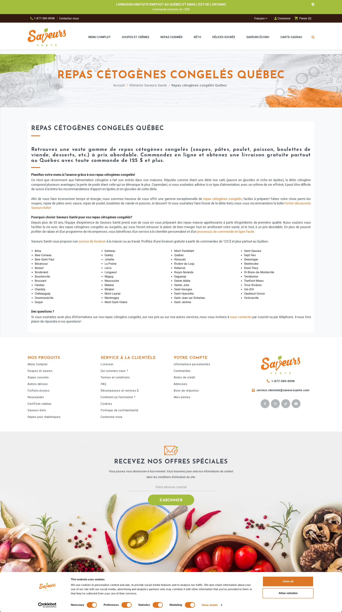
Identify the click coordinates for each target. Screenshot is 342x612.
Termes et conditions (115, 377)
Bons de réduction (186, 390)
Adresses (180, 384)
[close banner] (313, 4)
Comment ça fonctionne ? (118, 397)
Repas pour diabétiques (44, 417)
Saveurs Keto (37, 410)
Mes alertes (182, 397)
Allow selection (288, 593)
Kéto (197, 37)
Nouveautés (36, 397)
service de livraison (92, 241)
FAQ (103, 384)
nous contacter (241, 317)
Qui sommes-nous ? (114, 371)
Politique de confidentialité (119, 410)
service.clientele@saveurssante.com (282, 390)
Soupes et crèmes (135, 37)
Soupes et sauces (40, 371)
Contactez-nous (69, 18)
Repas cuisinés (38, 377)
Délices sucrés (223, 37)
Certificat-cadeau (39, 403)
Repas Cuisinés (171, 37)
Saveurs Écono (257, 37)
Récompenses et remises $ (120, 390)
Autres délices (38, 384)
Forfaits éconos (39, 390)
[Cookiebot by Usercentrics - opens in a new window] (47, 605)
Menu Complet (38, 364)
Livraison (107, 364)
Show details (210, 604)
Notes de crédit (184, 377)
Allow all (288, 581)
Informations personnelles (192, 364)
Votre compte (191, 358)
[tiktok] (285, 404)
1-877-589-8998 (44, 18)
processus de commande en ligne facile (225, 231)
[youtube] (296, 404)
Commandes (182, 371)
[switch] (126, 605)
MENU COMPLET (99, 37)
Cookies (106, 403)
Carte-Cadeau (291, 37)
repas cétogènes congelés (222, 199)
